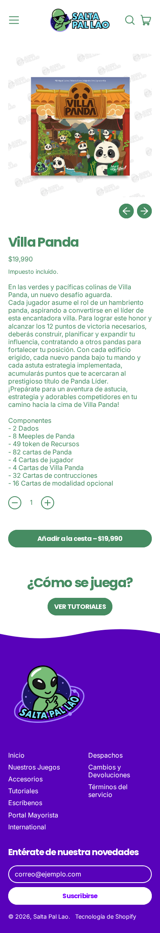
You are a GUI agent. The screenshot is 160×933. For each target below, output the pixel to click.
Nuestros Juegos (34, 767)
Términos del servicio (108, 791)
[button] (129, 20)
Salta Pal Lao (51, 916)
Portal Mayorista (33, 815)
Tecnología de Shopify (105, 916)
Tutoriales (23, 791)
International (27, 827)
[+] (47, 502)
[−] (14, 502)
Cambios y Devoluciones (109, 771)
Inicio (16, 755)
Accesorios (25, 779)
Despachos (105, 755)
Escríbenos (25, 803)
